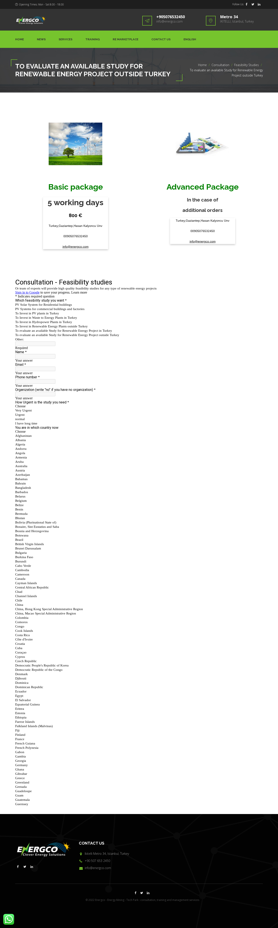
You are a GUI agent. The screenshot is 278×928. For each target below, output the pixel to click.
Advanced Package (203, 186)
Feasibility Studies (246, 65)
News (41, 39)
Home (19, 39)
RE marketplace (125, 39)
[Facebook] (246, 4)
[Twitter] (252, 4)
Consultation (220, 65)
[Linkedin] (259, 4)
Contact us (160, 39)
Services (65, 39)
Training (92, 39)
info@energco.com (169, 21)
